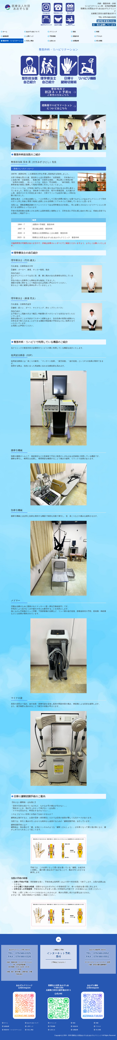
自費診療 (76, 41)
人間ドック (30, 36)
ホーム (5, 31)
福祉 (74, 31)
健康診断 (6, 36)
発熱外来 (76, 36)
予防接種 (53, 36)
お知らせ (53, 41)
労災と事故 (30, 41)
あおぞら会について (33, 31)
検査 (97, 31)
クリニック (53, 31)
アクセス (99, 36)
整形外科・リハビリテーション (13, 41)
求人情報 (99, 41)
